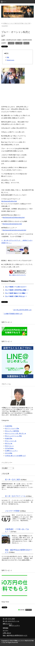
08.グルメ (8, 443)
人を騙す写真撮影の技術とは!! (13, 313)
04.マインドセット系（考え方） (15, 433)
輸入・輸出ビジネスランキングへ (17, 275)
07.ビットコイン (10, 441)
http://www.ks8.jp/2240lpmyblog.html (14, 217)
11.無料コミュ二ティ (11, 450)
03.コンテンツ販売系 (11, 431)
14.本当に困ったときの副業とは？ (15, 455)
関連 (8, 57)
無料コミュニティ (14, 625)
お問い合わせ (7, 633)
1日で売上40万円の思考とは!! (22, 310)
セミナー (5, 630)
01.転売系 (11, 43)
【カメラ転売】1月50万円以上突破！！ (17, 290)
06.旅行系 (8, 438)
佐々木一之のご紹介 (12, 479)
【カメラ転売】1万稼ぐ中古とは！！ (16, 296)
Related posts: (10, 60)
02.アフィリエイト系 (11, 428)
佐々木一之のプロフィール (15, 496)
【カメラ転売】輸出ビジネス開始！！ (16, 293)
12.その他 (8, 453)
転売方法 (26, 43)
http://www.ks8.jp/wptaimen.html (12, 224)
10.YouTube (8, 448)
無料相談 (5, 628)
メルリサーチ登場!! (12, 511)
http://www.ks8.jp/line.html (9, 201)
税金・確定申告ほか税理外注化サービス (15, 635)
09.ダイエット (9, 446)
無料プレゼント (7, 623)
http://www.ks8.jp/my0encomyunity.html (14, 230)
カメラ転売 (19, 43)
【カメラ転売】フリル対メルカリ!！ (16, 287)
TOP (16, 23)
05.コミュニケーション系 (13, 436)
